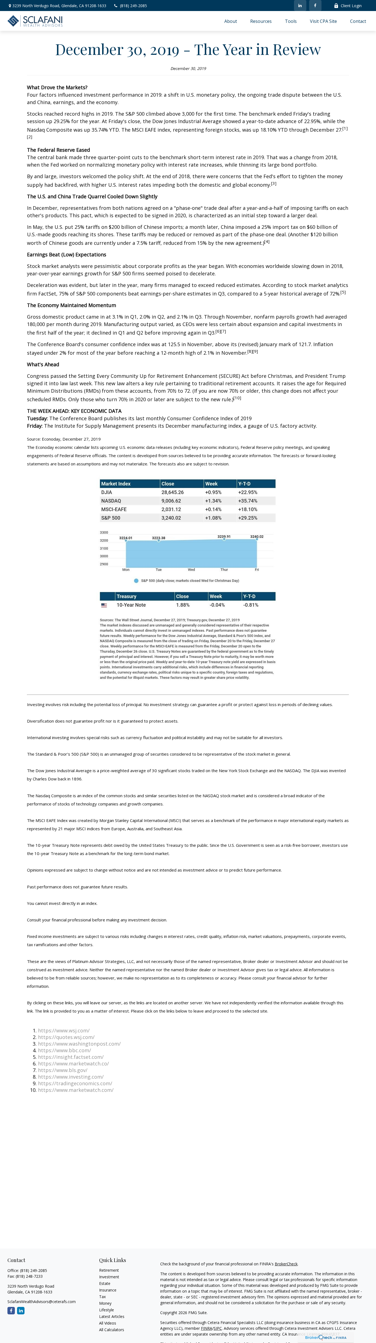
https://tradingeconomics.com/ (75, 1083)
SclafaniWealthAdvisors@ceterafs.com (41, 1301)
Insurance (107, 1290)
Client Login (351, 5)
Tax (102, 1296)
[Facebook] (315, 5)
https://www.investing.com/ (71, 1076)
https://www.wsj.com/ (64, 1030)
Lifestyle (106, 1309)
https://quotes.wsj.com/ (66, 1037)
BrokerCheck (286, 1263)
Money (105, 1303)
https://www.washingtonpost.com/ (79, 1043)
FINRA (206, 1328)
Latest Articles (111, 1316)
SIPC (218, 1328)
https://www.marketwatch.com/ (76, 1090)
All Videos (107, 1323)
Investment (109, 1276)
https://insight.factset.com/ (71, 1057)
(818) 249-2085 (133, 5)
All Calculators (111, 1329)
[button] (230, 21)
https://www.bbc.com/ (64, 1050)
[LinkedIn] (300, 5)
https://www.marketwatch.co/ (73, 1063)
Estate (104, 1283)
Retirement (109, 1270)
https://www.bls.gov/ (63, 1070)
